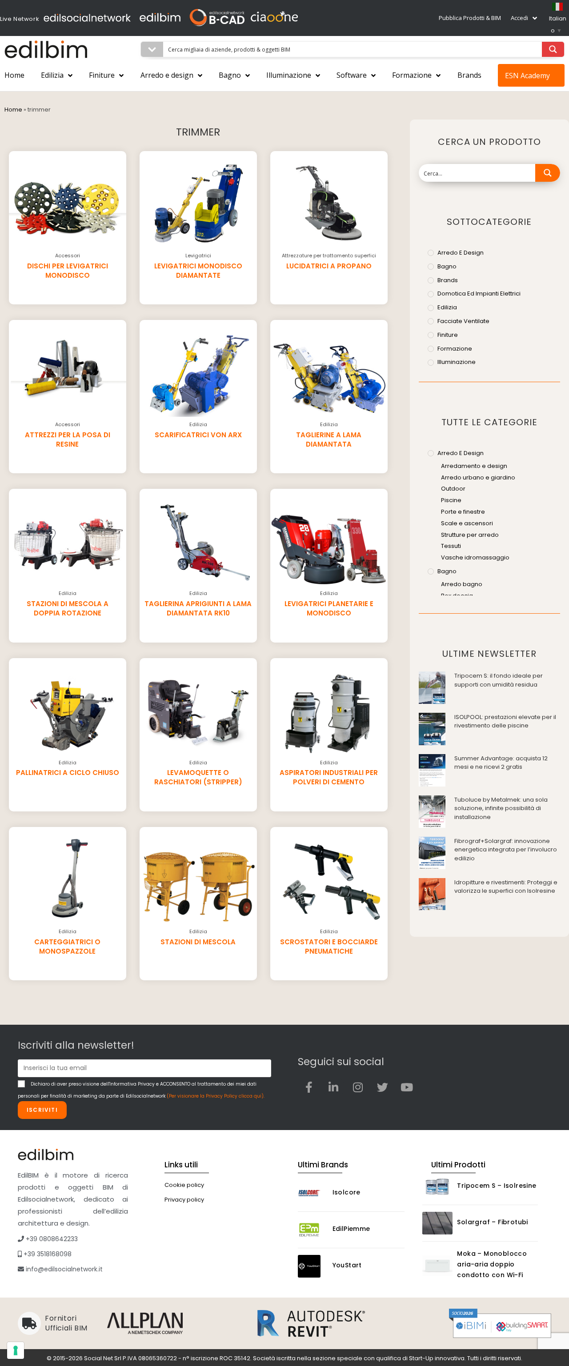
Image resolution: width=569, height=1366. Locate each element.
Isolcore (347, 1192)
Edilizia (52, 75)
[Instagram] (358, 1087)
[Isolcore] (313, 1193)
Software (352, 75)
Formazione (412, 75)
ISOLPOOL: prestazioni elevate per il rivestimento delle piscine (505, 721)
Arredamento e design (474, 466)
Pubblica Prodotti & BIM (470, 18)
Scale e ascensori (467, 523)
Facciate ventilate (463, 321)
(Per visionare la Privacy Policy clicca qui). (215, 1096)
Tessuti (451, 546)
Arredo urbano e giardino (478, 477)
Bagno (230, 75)
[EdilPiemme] (313, 1229)
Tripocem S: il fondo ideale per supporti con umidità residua (498, 680)
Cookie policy (184, 1185)
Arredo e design (166, 75)
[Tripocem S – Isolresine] (437, 1186)
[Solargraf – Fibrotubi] (437, 1223)
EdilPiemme (351, 1228)
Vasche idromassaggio (475, 557)
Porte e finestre (463, 511)
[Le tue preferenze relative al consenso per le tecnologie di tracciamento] (15, 1350)
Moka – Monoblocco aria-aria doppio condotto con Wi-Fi (492, 1264)
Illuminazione (288, 75)
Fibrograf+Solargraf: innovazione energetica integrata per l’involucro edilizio (505, 850)
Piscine (451, 500)
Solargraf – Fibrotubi (492, 1222)
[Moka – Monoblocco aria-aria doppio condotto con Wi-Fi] (437, 1265)
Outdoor (453, 488)
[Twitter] (382, 1087)
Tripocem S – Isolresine (496, 1185)
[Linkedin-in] (333, 1087)
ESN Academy (527, 75)
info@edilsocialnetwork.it (63, 1269)
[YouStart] (313, 1266)
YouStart (347, 1265)
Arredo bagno (461, 584)
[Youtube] (407, 1087)
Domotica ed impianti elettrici (479, 293)
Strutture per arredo (470, 535)
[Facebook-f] (309, 1087)
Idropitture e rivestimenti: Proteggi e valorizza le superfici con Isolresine (505, 886)
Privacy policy (184, 1199)
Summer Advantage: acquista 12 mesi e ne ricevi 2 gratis (501, 762)
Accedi (519, 18)
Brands (469, 75)
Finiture (102, 75)
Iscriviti (42, 1110)
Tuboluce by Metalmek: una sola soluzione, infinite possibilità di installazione (501, 808)
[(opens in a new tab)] (432, 687)
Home (14, 75)
